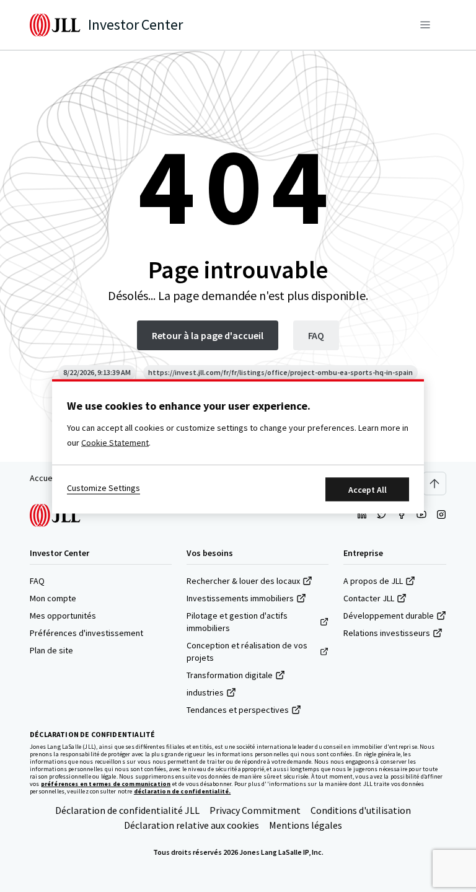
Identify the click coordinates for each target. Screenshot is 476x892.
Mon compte (53, 598)
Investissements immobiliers (240, 598)
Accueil (43, 478)
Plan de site (51, 650)
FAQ (37, 580)
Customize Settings (103, 487)
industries (205, 692)
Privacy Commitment (255, 810)
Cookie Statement (115, 442)
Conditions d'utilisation (361, 810)
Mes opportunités (63, 615)
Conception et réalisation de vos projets (247, 651)
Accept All (367, 489)
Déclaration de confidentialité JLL (127, 810)
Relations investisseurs (386, 632)
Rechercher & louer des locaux (243, 580)
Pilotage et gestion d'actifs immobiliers (237, 622)
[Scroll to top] (434, 483)
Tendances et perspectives (238, 709)
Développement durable (388, 615)
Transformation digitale (230, 675)
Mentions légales (305, 825)
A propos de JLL (373, 580)
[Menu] (425, 25)
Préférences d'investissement (86, 632)
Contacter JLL (368, 598)
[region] (238, 446)
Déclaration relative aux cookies (191, 825)
